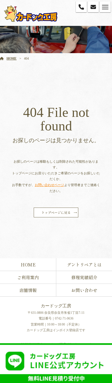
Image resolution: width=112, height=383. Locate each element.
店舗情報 (28, 290)
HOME (12, 58)
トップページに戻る (56, 212)
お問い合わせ (84, 290)
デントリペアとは (84, 264)
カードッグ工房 (56, 305)
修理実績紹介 (84, 277)
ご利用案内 (28, 277)
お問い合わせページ (49, 185)
